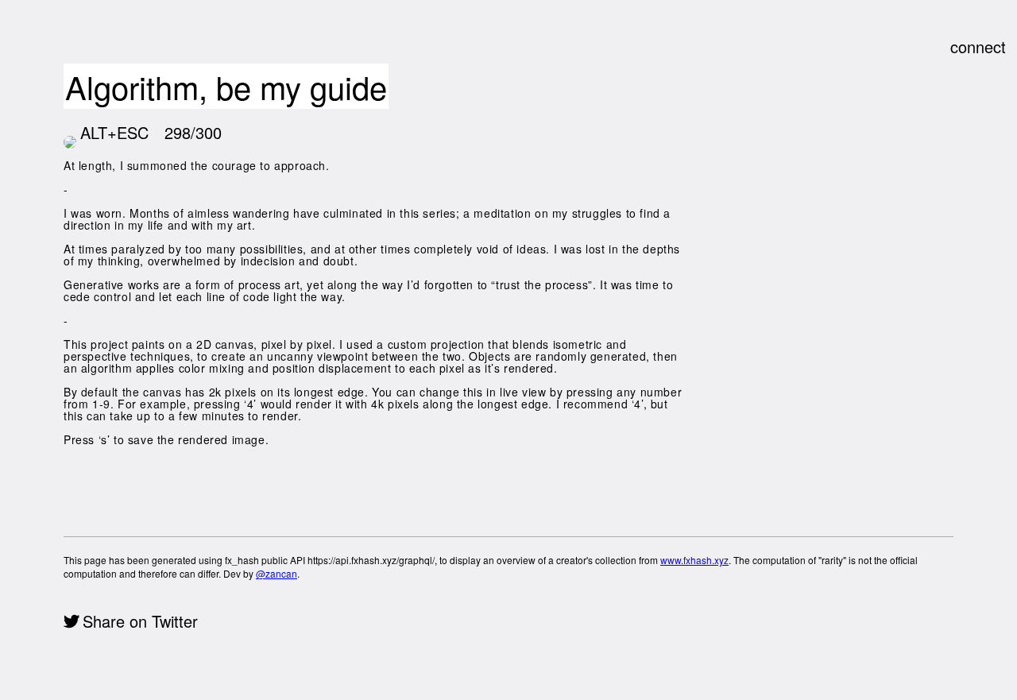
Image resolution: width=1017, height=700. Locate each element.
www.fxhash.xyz (694, 560)
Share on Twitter (140, 621)
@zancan (276, 573)
